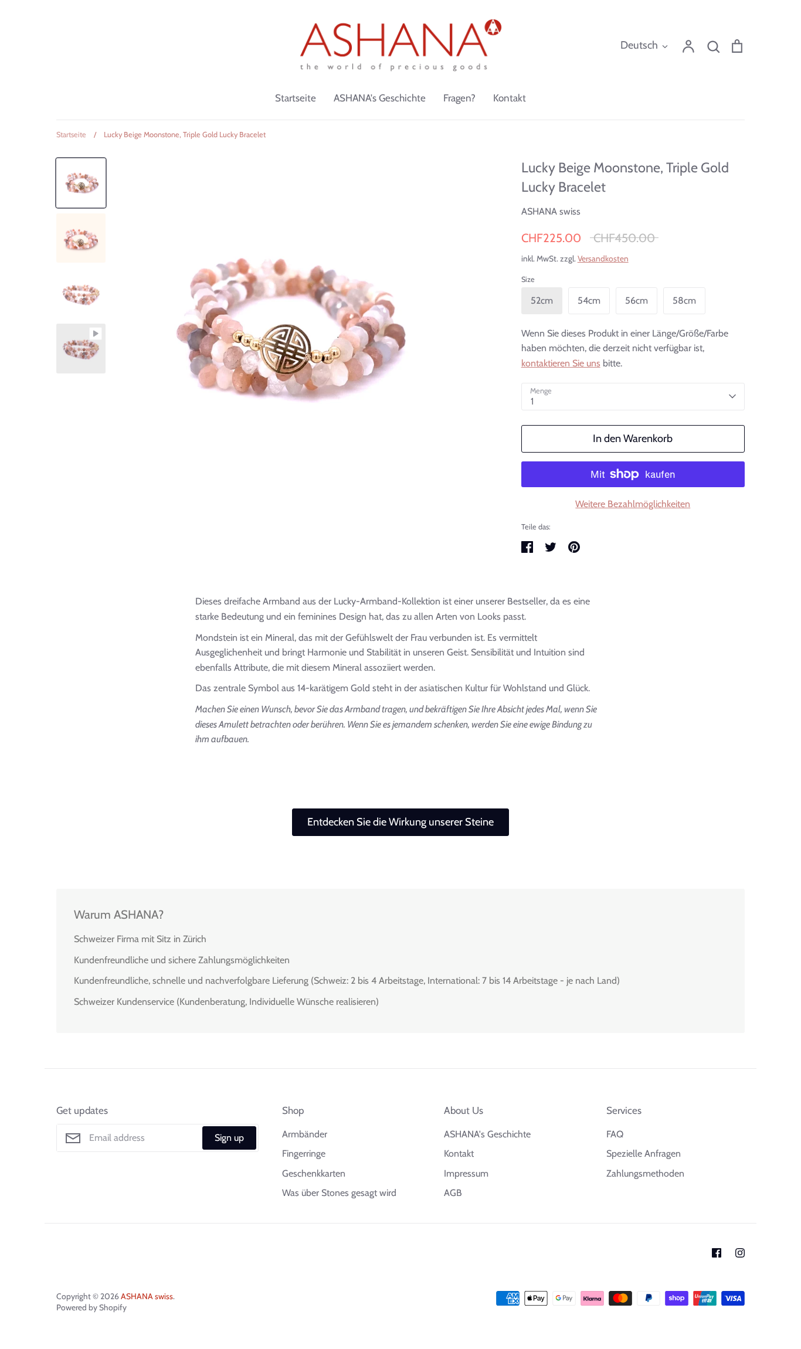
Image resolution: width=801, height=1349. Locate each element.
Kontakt (509, 98)
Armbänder (304, 1134)
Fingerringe (303, 1153)
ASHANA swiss (551, 211)
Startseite (295, 98)
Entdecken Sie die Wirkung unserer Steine (400, 821)
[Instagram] (740, 1253)
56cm (636, 300)
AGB (453, 1192)
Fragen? (459, 98)
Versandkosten (603, 258)
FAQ (614, 1134)
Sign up (229, 1137)
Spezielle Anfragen (643, 1153)
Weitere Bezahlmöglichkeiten (632, 503)
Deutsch (639, 45)
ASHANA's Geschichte (380, 98)
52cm (542, 300)
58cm (684, 300)
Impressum (466, 1173)
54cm (589, 300)
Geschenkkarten (313, 1173)
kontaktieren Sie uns (560, 363)
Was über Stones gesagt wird (339, 1192)
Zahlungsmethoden (645, 1173)
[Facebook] (716, 1253)
